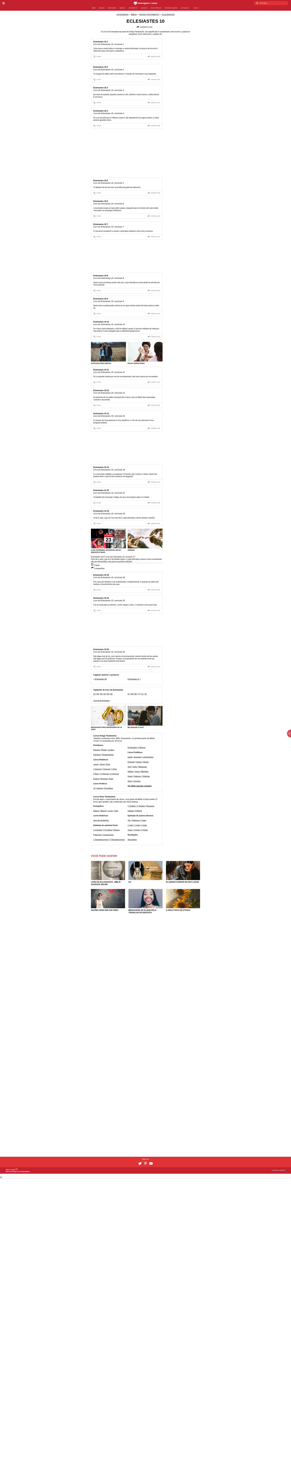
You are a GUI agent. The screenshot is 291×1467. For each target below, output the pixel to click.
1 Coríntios (97, 830)
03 (101, 694)
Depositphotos (25, 1171)
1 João (130, 825)
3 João (144, 825)
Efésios (117, 830)
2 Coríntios (107, 830)
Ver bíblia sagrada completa (140, 786)
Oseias (146, 762)
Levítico (111, 750)
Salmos (100, 788)
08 (132, 694)
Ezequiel (131, 762)
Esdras (96, 779)
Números (97, 755)
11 (142, 694)
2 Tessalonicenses (117, 840)
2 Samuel (106, 769)
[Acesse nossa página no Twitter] (140, 1163)
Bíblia (134, 15)
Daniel (139, 762)
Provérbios (108, 788)
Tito (129, 820)
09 (135, 694)
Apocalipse (132, 840)
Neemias (104, 779)
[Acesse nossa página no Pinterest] (145, 1163)
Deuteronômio (108, 755)
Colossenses (108, 835)
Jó (94, 788)
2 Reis (96, 774)
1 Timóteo (132, 806)
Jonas (137, 772)
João (116, 811)
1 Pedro (137, 830)
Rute (108, 764)
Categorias (122, 15)
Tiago (130, 830)
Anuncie (282, 1170)
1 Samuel (97, 769)
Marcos (104, 811)
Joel (129, 767)
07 (129, 694)
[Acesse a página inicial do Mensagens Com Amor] (146, 3)
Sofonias (146, 776)
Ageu (130, 781)
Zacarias (136, 781)
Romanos (150, 806)
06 (111, 694)
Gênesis (96, 750)
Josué (95, 764)
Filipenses (97, 835)
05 (108, 694)
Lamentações (148, 757)
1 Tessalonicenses (100, 840)
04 (105, 694)
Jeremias (137, 757)
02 (98, 694)
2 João (137, 825)
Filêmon (138, 811)
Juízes (102, 764)
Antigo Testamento (149, 15)
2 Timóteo (141, 806)
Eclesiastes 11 (133, 679)
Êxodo (104, 750)
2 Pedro (144, 830)
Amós (134, 767)
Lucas (110, 811)
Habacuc (137, 776)
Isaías (130, 757)
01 (94, 694)
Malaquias (142, 767)
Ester (111, 779)
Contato (275, 1170)
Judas (143, 820)
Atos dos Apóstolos (101, 820)
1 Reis (114, 769)
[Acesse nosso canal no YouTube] (151, 1163)
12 (146, 694)
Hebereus (136, 820)
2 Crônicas (114, 774)
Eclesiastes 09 (101, 679)
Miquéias (144, 772)
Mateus (96, 811)
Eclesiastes (168, 15)
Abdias (130, 772)
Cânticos (142, 748)
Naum (130, 776)
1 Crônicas (104, 774)
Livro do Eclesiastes (101, 701)
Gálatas (131, 811)
